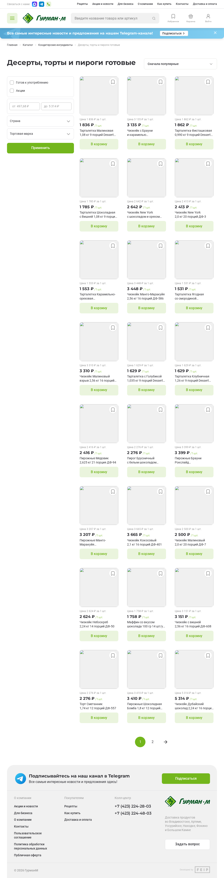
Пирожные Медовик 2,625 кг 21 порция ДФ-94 (98, 460)
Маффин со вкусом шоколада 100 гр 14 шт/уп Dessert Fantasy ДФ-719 (146, 624)
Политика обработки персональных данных (30, 846)
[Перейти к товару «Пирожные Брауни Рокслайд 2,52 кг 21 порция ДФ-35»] (194, 423)
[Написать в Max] (34, 4)
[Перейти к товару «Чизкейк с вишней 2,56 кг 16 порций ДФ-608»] (194, 587)
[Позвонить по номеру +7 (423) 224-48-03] (48, 4)
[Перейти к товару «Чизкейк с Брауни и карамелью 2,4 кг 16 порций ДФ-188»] (146, 95)
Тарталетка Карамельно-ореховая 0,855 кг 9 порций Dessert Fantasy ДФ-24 (98, 297)
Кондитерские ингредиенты (55, 45)
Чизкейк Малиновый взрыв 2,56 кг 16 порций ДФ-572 (97, 379)
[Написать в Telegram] (41, 4)
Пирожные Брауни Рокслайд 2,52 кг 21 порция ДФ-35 (192, 460)
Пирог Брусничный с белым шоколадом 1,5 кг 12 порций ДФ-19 (143, 460)
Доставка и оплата (205, 3)
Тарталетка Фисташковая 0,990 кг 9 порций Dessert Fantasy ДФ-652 (193, 133)
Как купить (164, 3)
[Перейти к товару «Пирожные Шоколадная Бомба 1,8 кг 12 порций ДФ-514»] (146, 669)
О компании (145, 3)
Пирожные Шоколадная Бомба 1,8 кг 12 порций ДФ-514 (144, 706)
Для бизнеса (125, 3)
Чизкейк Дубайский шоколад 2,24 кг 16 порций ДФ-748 (194, 706)
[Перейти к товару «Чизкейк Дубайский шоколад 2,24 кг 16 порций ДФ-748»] (194, 669)
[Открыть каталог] (12, 18)
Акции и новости (102, 3)
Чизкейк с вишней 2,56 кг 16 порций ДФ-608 (193, 624)
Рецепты (82, 3)
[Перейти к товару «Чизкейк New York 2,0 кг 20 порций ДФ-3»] (194, 177)
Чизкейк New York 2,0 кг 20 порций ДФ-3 (190, 214)
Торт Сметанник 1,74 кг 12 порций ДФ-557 (98, 706)
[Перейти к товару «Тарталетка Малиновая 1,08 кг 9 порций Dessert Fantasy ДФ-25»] (99, 95)
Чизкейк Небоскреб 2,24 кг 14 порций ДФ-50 (97, 624)
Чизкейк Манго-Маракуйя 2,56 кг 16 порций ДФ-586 (146, 296)
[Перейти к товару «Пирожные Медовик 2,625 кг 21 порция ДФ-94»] (99, 423)
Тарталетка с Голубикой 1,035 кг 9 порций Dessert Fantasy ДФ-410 (145, 379)
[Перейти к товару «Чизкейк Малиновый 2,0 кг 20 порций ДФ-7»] (194, 505)
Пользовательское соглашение (28, 835)
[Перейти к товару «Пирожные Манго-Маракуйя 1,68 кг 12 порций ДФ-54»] (99, 505)
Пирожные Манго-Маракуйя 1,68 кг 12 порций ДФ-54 (97, 543)
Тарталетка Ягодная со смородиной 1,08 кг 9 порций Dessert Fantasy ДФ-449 (192, 297)
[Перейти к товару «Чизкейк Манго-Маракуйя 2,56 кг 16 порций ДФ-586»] (146, 259)
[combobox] (180, 63)
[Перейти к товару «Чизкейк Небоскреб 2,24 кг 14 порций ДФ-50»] (99, 587)
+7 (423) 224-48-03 (133, 813)
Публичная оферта (27, 855)
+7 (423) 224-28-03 (133, 806)
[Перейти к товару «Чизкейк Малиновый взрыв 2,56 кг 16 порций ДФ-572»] (99, 341)
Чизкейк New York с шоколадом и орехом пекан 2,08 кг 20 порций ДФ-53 (144, 215)
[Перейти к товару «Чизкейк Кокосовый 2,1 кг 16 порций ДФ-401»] (146, 505)
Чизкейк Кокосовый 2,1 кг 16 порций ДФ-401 (144, 542)
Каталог (28, 45)
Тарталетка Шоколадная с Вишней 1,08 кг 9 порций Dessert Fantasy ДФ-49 (98, 215)
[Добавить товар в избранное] (113, 82)
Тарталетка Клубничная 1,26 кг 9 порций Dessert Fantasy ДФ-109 (192, 379)
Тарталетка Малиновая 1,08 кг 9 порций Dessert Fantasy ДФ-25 (97, 133)
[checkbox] (12, 82)
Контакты (182, 3)
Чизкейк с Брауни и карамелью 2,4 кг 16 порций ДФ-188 (144, 133)
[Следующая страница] (165, 742)
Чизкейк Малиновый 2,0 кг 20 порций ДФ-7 (190, 542)
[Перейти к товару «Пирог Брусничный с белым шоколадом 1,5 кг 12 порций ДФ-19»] (146, 423)
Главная (12, 45)
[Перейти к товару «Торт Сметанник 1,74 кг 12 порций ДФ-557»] (99, 669)
